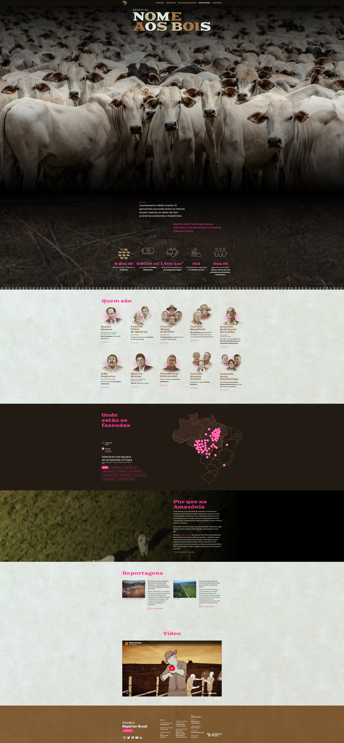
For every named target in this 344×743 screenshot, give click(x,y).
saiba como (128, 730)
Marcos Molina (126, 475)
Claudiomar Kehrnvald (126, 479)
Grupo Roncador (109, 479)
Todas (105, 467)
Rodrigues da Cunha (110, 475)
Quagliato (122, 471)
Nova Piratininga (135, 471)
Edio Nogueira (140, 475)
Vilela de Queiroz (130, 467)
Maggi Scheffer (108, 471)
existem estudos (185, 535)
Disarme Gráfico (196, 717)
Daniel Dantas (116, 467)
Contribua (217, 3)
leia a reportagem (157, 608)
